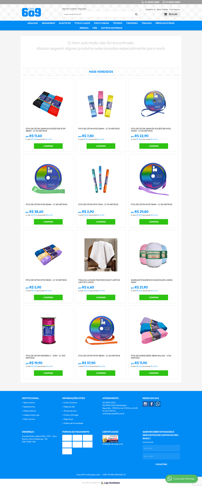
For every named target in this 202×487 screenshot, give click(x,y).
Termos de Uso (70, 411)
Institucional (30, 398)
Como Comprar (70, 402)
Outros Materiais (111, 28)
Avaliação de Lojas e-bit (112, 444)
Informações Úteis (73, 398)
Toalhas (147, 23)
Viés (94, 28)
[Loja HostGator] (109, 482)
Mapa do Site (69, 406)
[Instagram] (145, 404)
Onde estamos (29, 411)
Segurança (68, 419)
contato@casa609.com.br (113, 413)
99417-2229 (152, 2)
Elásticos (65, 23)
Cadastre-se (150, 9)
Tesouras (132, 23)
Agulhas (32, 23)
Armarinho (48, 23)
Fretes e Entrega (71, 415)
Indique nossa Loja (31, 415)
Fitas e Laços (82, 23)
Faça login (82, 9)
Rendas (84, 28)
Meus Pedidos (162, 9)
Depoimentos (29, 406)
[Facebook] (151, 404)
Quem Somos (29, 402)
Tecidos (117, 23)
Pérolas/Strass (165, 23)
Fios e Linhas (101, 23)
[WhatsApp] (158, 404)
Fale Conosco (174, 9)
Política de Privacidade (73, 423)
